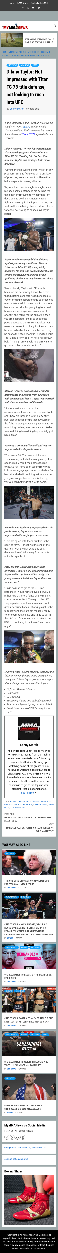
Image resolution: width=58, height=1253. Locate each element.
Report (10, 938)
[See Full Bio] (35, 793)
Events (24, 947)
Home (11, 3)
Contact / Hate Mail (39, 3)
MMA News (22, 3)
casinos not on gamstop (16, 1159)
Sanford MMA (40, 804)
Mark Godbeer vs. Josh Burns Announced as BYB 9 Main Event (30, 828)
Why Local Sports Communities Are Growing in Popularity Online (39, 41)
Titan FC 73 (28, 134)
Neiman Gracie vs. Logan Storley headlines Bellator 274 (27, 817)
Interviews (12, 65)
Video (35, 65)
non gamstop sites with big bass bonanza (24, 1147)
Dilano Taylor (17, 801)
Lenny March (17, 108)
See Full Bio (27, 792)
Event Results (11, 897)
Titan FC (25, 126)
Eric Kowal (11, 888)
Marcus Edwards (23, 804)
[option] (29, 40)
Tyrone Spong (17, 807)
